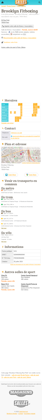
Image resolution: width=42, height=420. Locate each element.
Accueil (2, 2)
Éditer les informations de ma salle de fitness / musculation (25, 264)
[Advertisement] (21, 73)
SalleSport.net (23, 411)
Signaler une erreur (7, 123)
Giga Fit (4, 275)
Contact (20, 413)
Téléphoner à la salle (16, 132)
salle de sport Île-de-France (20, 375)
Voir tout (3, 228)
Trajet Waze (12, 175)
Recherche (39, 2)
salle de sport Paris (10, 377)
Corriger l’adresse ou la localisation (31, 162)
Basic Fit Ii (5, 284)
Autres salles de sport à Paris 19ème (13, 47)
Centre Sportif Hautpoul (29, 275)
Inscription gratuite (29, 413)
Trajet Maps (32, 175)
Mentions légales (12, 413)
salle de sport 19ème (24, 377)
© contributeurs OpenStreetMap (32, 148)
